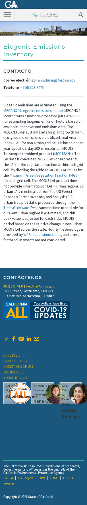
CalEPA (8, 478)
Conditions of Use (18, 366)
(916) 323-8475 (32, 87)
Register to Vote (17, 378)
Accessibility (14, 355)
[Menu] (7, 14)
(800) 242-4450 (13, 286)
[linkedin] (29, 339)
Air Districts (13, 372)
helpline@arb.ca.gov (40, 286)
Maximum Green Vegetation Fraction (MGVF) (45, 175)
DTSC (54, 478)
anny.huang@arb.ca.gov (56, 80)
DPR (42, 478)
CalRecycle (25, 478)
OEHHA (68, 478)
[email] (36, 339)
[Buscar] (81, 14)
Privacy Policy (15, 361)
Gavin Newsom (21, 396)
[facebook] (14, 339)
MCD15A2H (63, 153)
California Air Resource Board (45, 14)
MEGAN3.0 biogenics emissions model (33, 110)
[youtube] (21, 339)
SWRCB (8, 484)
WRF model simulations (42, 234)
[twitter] (6, 339)
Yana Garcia (46, 401)
